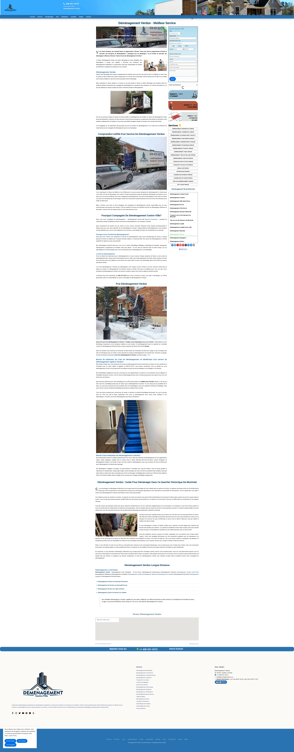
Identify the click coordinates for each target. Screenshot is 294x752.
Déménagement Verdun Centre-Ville (187, 572)
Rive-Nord (116, 739)
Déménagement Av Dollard (165, 574)
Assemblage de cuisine (143, 706)
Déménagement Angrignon (178, 238)
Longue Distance (132, 739)
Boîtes (141, 739)
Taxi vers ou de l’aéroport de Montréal (181, 220)
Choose (171, 49)
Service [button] (40, 17)
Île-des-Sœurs (137, 572)
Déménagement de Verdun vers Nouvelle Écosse (112, 585)
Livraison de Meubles (142, 682)
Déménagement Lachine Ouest (179, 194)
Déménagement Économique (144, 687)
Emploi (81, 17)
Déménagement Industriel (143, 677)
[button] (197, 85)
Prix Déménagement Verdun (131, 283)
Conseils (73, 17)
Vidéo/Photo (172, 739)
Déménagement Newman (177, 231)
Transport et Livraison (142, 680)
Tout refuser (22, 741)
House (179, 46)
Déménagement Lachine (177, 197)
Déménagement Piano (142, 699)
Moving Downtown (151, 219)
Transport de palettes (142, 701)
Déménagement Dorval (177, 204)
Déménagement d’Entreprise (144, 692)
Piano (164, 739)
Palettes (157, 739)
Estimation (64, 17)
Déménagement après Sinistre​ (145, 694)
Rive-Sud (108, 739)
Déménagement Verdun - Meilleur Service (147, 23)
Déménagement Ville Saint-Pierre (180, 201)
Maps (186, 739)
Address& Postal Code (175, 40)
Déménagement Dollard (177, 241)
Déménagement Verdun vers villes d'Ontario (111, 589)
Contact (88, 17)
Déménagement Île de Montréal (183, 189)
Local (123, 739)
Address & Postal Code (175, 53)
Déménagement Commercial (144, 673)
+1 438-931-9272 (148, 649)
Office (186, 46)
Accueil (32, 17)
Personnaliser (10, 741)
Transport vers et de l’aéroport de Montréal (180, 215)
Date (170, 31)
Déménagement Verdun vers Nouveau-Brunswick (113, 581)
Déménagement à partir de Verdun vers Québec (112, 592)
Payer (223, 682)
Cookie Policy (12, 735)
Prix (57, 17)
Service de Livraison (142, 684)
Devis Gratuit (176, 648)
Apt (173, 46)
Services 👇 (175, 125)
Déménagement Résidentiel (144, 670)
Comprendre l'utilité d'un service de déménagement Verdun (131, 134)
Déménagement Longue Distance (146, 675)
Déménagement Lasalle (177, 224)
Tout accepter (10, 744)
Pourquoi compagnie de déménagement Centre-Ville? (131, 215)
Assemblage (149, 739)
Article (180, 739)
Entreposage (49, 17)
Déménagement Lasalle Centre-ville (181, 227)
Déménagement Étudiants (143, 689)
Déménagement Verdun (177, 234)
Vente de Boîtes (141, 708)
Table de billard (140, 696)
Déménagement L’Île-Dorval (178, 208)
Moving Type (172, 35)
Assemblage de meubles (143, 703)
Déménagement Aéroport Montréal (180, 211)
